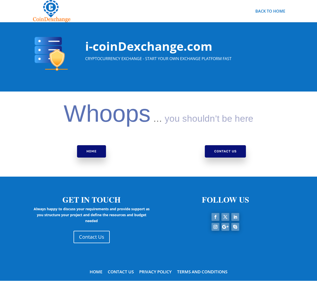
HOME (96, 272)
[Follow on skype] (235, 227)
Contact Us (225, 151)
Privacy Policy (155, 272)
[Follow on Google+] (225, 227)
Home (91, 151)
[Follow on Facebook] (215, 217)
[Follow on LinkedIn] (235, 217)
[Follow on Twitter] (225, 217)
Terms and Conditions (202, 272)
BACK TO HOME (270, 11)
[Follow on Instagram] (215, 227)
